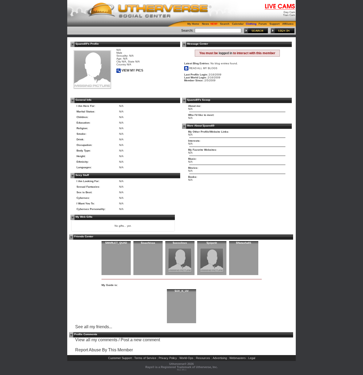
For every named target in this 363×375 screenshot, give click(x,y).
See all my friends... (93, 327)
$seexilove (180, 242)
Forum (263, 23)
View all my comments (96, 340)
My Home (193, 23)
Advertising (220, 358)
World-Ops (186, 358)
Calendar (238, 23)
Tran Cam (289, 15)
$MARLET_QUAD (116, 242)
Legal (251, 358)
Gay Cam (289, 12)
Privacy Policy (168, 358)
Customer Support (120, 358)
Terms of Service (145, 358)
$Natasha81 (243, 242)
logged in (225, 53)
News (205, 23)
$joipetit (211, 242)
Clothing (251, 23)
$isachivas (148, 242)
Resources (203, 358)
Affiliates (288, 23)
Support (274, 23)
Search (224, 23)
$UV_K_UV (182, 290)
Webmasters (237, 358)
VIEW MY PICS (132, 70)
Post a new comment (140, 340)
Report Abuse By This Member (104, 350)
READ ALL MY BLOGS (202, 68)
